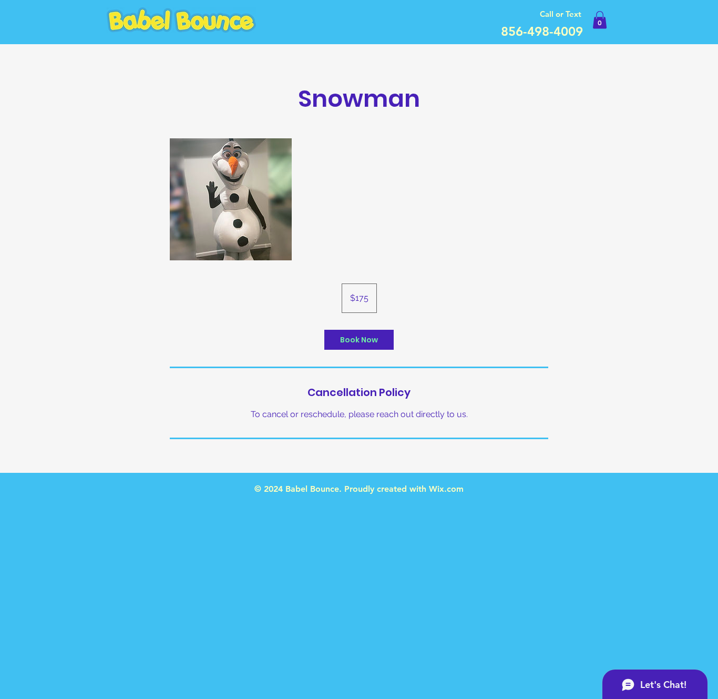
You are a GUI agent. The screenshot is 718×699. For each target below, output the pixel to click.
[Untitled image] (231, 199)
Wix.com (446, 489)
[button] (599, 19)
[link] (359, 340)
